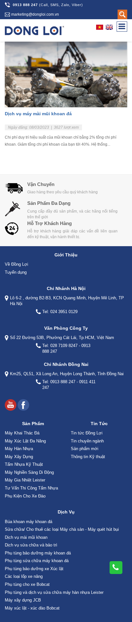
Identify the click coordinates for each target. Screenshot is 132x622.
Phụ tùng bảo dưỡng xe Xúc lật (34, 568)
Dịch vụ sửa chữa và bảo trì (31, 545)
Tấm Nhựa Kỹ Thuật (24, 464)
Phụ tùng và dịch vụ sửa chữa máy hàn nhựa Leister (54, 592)
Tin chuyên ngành (87, 441)
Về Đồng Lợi (16, 264)
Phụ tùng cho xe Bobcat (27, 584)
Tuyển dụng (16, 272)
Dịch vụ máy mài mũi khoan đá (38, 113)
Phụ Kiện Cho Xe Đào (25, 496)
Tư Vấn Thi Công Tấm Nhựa (31, 488)
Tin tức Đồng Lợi (87, 433)
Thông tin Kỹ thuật (88, 456)
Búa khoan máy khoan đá (28, 521)
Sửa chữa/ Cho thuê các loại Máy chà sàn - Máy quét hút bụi (62, 529)
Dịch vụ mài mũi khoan (26, 537)
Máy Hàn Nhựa (19, 448)
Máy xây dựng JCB (23, 600)
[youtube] (10, 405)
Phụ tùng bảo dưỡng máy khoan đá (38, 553)
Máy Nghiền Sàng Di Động (29, 472)
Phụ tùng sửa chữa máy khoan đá (37, 560)
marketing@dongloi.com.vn (35, 14)
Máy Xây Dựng (19, 456)
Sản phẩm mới (84, 448)
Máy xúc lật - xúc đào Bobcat (32, 608)
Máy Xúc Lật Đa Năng (25, 441)
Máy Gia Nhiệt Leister (25, 480)
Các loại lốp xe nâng (24, 576)
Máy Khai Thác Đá (22, 433)
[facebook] (23, 405)
